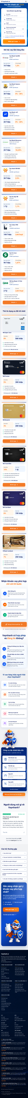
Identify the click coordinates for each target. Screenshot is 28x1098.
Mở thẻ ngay (13, 353)
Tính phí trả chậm (4, 1006)
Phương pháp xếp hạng (19, 974)
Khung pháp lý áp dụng (19, 989)
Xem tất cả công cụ (14, 789)
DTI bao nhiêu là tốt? (19, 1026)
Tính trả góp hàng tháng (6, 1003)
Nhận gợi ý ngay (9, 909)
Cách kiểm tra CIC (5, 1018)
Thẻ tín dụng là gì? (18, 1032)
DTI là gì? (16, 1024)
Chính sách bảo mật (15, 36)
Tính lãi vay (3, 999)
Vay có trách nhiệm (5, 987)
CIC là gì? (3, 1017)
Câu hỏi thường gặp (5, 978)
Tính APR (3, 1009)
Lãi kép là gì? (3, 1028)
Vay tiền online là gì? (5, 1035)
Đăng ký (13, 77)
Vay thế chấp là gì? (5, 1034)
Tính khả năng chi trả (5, 1004)
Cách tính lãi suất (4, 1026)
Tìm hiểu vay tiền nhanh (8, 914)
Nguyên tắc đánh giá (19, 969)
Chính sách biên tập (19, 968)
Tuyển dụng (3, 976)
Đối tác (2, 971)
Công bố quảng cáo (5, 984)
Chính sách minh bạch (19, 973)
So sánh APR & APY (19, 1018)
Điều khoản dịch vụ (19, 985)
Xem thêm (3, 1045)
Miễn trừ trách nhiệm (5, 990)
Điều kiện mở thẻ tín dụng (20, 1035)
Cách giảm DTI (18, 1028)
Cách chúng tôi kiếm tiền (6, 985)
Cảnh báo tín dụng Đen (6, 989)
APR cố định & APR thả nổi (20, 1020)
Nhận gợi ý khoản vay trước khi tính (13, 794)
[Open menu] (26, 1)
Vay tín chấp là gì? (5, 1032)
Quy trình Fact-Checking (20, 971)
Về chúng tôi (3, 968)
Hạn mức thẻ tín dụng (19, 1034)
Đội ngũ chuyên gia (5, 969)
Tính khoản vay (4, 998)
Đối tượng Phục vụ (5, 973)
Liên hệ (2, 974)
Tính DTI (3, 1008)
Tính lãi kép (3, 1001)
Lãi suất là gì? (4, 1024)
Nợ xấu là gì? (3, 1020)
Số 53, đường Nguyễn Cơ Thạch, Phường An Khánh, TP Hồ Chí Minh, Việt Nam (14, 1094)
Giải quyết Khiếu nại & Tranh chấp (20, 991)
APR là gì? (17, 1017)
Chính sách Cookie (19, 987)
